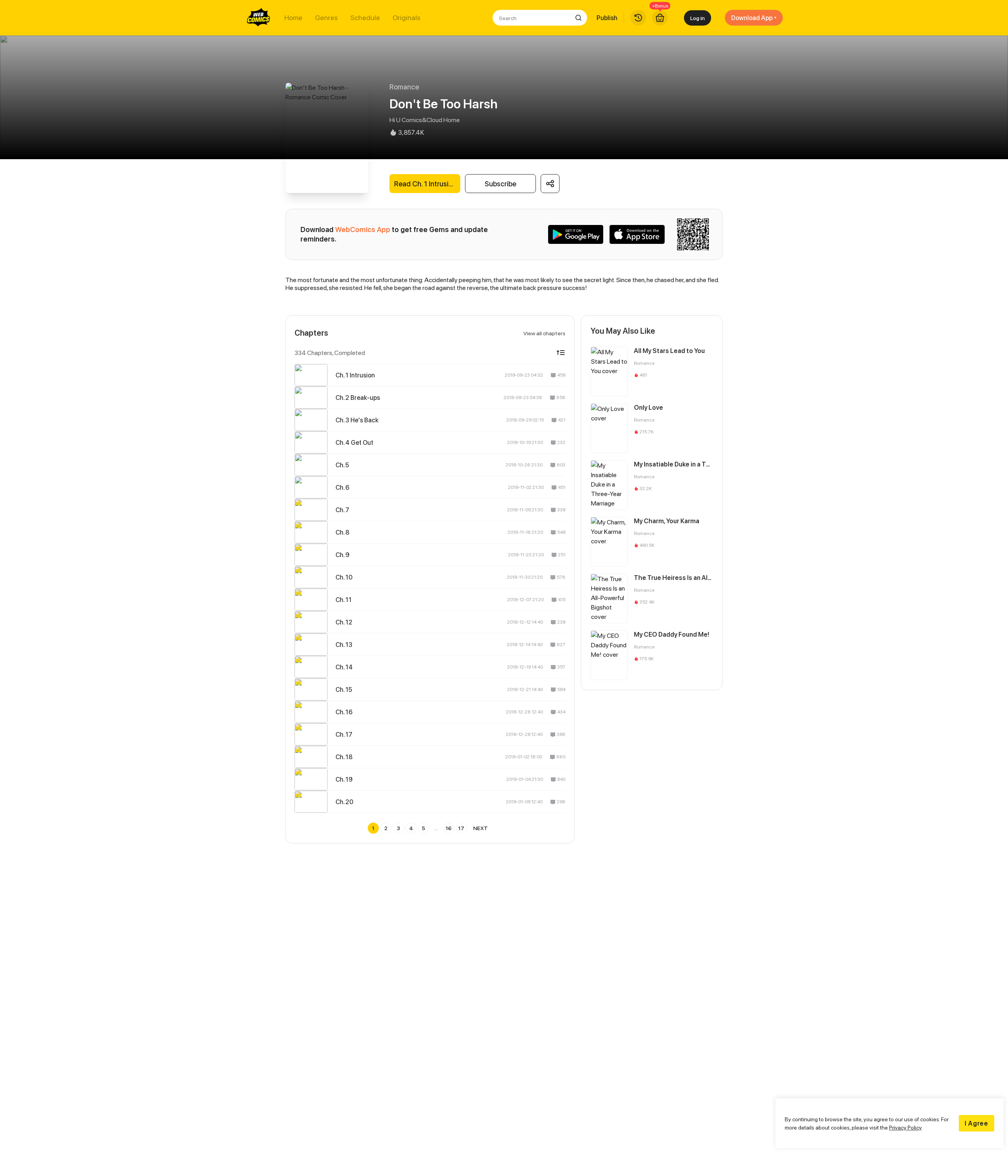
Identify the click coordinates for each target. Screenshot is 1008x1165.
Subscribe (500, 184)
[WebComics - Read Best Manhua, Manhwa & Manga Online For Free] (259, 18)
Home (293, 17)
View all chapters (544, 333)
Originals (407, 17)
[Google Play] (575, 234)
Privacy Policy (905, 1127)
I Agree (976, 1123)
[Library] (638, 18)
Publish (607, 18)
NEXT (480, 828)
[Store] (660, 18)
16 (449, 828)
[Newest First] (560, 352)
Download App (752, 17)
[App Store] (637, 234)
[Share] (550, 183)
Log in (697, 18)
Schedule (365, 17)
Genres (326, 17)
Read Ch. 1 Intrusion (425, 184)
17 (461, 828)
